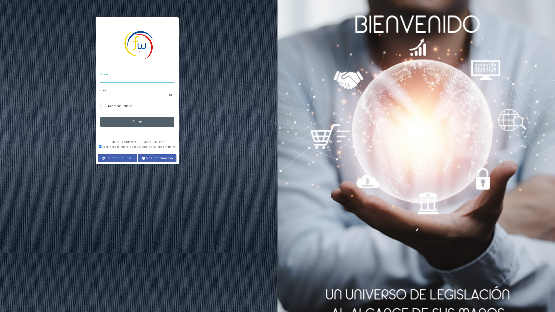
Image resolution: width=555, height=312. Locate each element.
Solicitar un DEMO (120, 158)
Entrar (137, 122)
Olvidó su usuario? (153, 141)
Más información (159, 158)
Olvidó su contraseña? (123, 141)
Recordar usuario (120, 106)
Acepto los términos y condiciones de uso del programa (139, 146)
